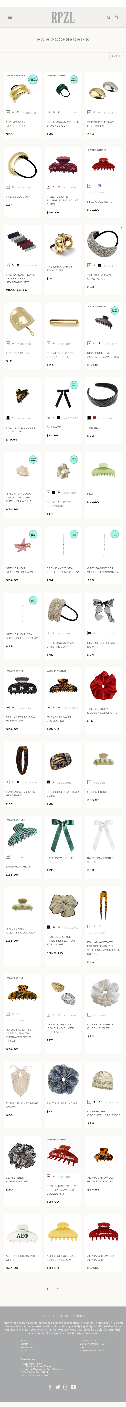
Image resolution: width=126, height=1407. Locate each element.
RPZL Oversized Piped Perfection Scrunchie (60, 941)
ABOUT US (27, 1348)
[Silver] (13, 112)
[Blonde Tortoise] (53, 112)
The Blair (94, 428)
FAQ (82, 1348)
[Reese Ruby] (99, 1102)
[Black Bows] (8, 707)
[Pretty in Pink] (58, 187)
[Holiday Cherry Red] (13, 707)
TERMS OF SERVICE (92, 1351)
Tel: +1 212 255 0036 (34, 1376)
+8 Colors (30, 266)
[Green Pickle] (89, 782)
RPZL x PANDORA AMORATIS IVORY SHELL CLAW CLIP (18, 498)
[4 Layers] (89, 1014)
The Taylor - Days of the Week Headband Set (20, 279)
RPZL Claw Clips (100, 202)
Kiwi (90, 494)
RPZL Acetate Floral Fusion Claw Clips (62, 201)
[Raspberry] (53, 417)
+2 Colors (111, 1103)
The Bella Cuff (18, 197)
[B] (94, 926)
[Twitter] (57, 1387)
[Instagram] (65, 1387)
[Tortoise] (13, 417)
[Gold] (8, 112)
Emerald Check (18, 867)
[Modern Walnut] (13, 782)
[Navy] (99, 186)
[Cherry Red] (89, 186)
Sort (116, 56)
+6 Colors (70, 418)
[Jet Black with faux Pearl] (99, 343)
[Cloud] (53, 927)
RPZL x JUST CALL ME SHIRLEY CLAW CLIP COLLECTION (62, 1190)
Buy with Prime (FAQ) (92, 1344)
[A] (89, 926)
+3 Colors (70, 113)
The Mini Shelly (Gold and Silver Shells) (60, 1029)
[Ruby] (99, 633)
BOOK (24, 1341)
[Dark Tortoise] (8, 782)
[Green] (48, 112)
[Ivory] (48, 492)
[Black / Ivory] (89, 343)
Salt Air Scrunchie (62, 1103)
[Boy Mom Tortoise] (58, 707)
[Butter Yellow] (94, 186)
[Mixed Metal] (18, 112)
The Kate (53, 427)
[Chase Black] (94, 1102)
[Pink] (48, 417)
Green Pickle (98, 792)
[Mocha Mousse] (58, 492)
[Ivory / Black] (94, 343)
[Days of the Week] (13, 265)
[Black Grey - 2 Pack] (8, 265)
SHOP (24, 1344)
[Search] (109, 17)
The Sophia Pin (17, 353)
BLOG (24, 1351)
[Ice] (58, 112)
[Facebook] (50, 1387)
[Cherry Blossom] (48, 187)
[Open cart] (116, 17)
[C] (99, 926)
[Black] (18, 265)
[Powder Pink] (53, 187)
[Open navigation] (10, 17)
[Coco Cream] (89, 1102)
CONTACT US (88, 1341)
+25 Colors (97, 193)
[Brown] (94, 417)
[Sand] (58, 927)
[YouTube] (73, 1387)
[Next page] (79, 1289)
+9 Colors (70, 708)
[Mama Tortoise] (48, 707)
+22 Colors (97, 933)
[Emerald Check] (8, 856)
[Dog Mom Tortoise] (53, 707)
